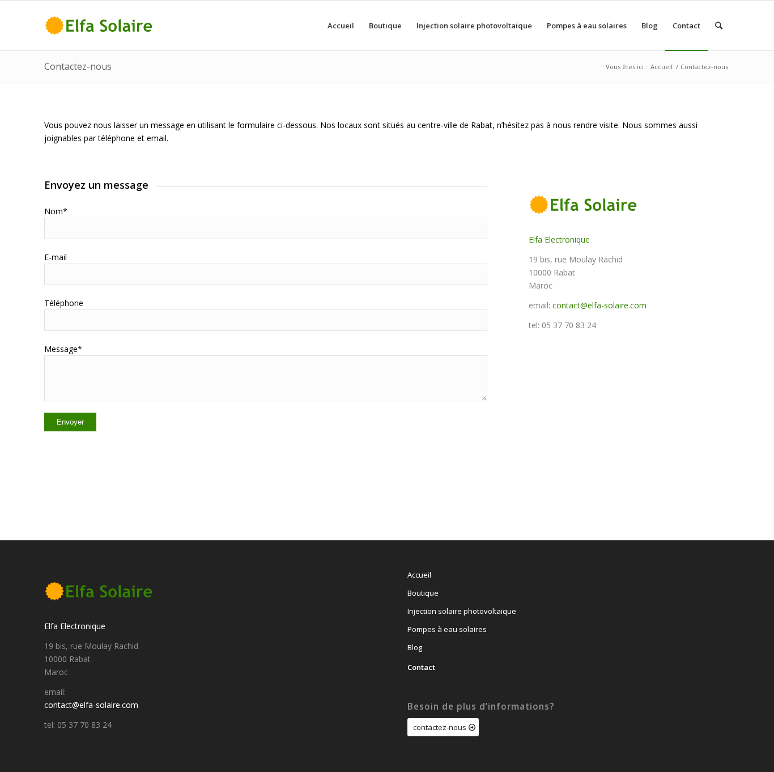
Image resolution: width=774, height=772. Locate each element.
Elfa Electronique (559, 239)
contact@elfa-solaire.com (599, 305)
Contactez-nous (78, 66)
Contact (421, 667)
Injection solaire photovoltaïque (461, 611)
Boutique (423, 593)
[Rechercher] (719, 25)
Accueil (419, 575)
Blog (414, 647)
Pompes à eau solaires (447, 629)
